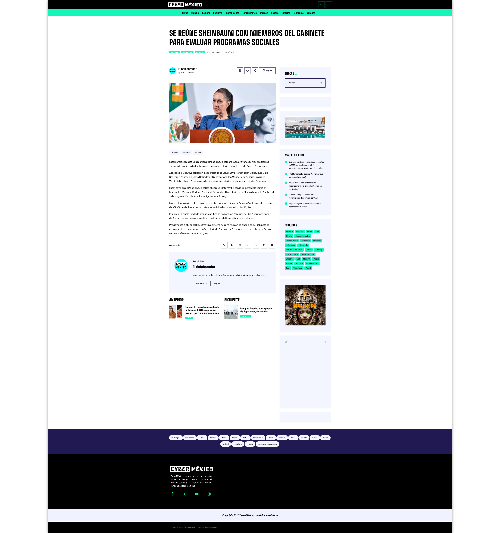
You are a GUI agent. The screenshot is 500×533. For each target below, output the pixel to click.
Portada (199, 52)
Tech (288, 268)
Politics (289, 263)
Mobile (316, 259)
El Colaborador (214, 52)
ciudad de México (302, 236)
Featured (317, 240)
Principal (299, 263)
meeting (306, 259)
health (308, 250)
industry (318, 250)
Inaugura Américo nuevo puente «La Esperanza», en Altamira (256, 310)
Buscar (292, 83)
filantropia (303, 245)
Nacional (174, 52)
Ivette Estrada (292, 254)
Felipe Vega (290, 245)
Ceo (317, 231)
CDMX (189, 318)
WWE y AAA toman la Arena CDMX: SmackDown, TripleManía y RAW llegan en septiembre (305, 186)
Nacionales (187, 52)
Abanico (289, 231)
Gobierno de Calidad (294, 250)
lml (298, 259)
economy (306, 240)
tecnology (297, 268)
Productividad (312, 263)
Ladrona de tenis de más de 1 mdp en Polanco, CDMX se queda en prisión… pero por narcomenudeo (202, 310)
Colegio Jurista (292, 240)
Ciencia (289, 236)
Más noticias (202, 283)
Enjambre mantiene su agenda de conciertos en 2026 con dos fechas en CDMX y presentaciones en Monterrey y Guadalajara (306, 165)
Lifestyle (289, 259)
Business (300, 231)
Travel (308, 268)
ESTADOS (245, 316)
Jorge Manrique (308, 254)
